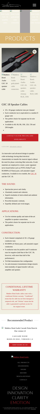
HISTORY (23, 373)
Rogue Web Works (25, 408)
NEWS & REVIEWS (23, 376)
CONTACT (23, 380)
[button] (35, 6)
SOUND (23, 369)
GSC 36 (33, 174)
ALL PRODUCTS (23, 362)
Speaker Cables (16, 146)
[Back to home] (11, 4)
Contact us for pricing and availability (20, 137)
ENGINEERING (23, 366)
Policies (33, 408)
